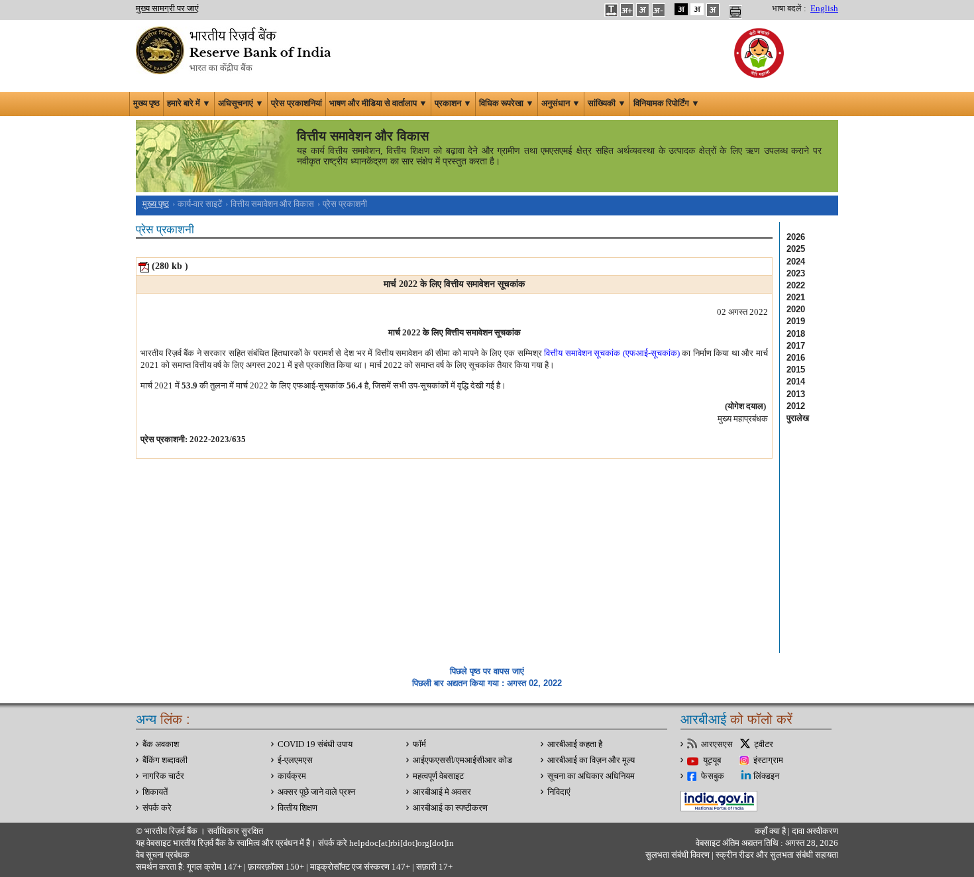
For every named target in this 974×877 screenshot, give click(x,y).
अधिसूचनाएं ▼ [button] (241, 103)
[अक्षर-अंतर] (611, 9)
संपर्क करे (157, 808)
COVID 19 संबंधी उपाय (315, 744)
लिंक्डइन (766, 776)
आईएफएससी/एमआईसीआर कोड (462, 760)
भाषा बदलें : (789, 8)
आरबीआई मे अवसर (442, 792)
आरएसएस (717, 744)
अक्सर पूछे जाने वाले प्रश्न (316, 792)
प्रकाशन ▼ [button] (453, 103)
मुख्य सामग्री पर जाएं (167, 8)
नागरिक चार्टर (163, 776)
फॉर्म (419, 744)
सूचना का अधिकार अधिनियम (591, 776)
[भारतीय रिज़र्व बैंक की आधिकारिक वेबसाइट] (235, 49)
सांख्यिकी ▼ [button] (607, 103)
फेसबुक (712, 776)
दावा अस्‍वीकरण (815, 831)
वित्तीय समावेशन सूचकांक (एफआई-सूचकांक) (612, 353)
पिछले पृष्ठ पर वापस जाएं (487, 671)
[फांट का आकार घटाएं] (658, 9)
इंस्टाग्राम (768, 760)
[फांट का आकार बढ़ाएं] (626, 9)
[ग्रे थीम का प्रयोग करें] (713, 9)
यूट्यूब (712, 760)
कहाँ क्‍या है (771, 831)
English (824, 8)
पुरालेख (797, 418)
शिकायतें (155, 792)
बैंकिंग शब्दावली (165, 760)
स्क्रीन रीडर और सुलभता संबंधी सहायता (776, 855)
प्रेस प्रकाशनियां (296, 103)
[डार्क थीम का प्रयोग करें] (681, 9)
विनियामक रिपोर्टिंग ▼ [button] (666, 103)
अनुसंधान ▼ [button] (560, 103)
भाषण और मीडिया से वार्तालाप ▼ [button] (378, 103)
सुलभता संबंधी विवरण (677, 855)
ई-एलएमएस (295, 760)
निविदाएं (558, 792)
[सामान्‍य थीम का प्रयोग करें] (697, 9)
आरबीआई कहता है (574, 744)
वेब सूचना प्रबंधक (162, 855)
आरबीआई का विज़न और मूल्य (591, 760)
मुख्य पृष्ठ (146, 103)
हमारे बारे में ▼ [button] (189, 103)
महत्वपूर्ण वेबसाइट (438, 776)
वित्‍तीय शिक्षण (297, 808)
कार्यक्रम (292, 776)
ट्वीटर (763, 744)
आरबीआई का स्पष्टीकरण (450, 808)
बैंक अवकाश (160, 744)
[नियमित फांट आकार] (642, 9)
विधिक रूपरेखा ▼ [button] (506, 103)
